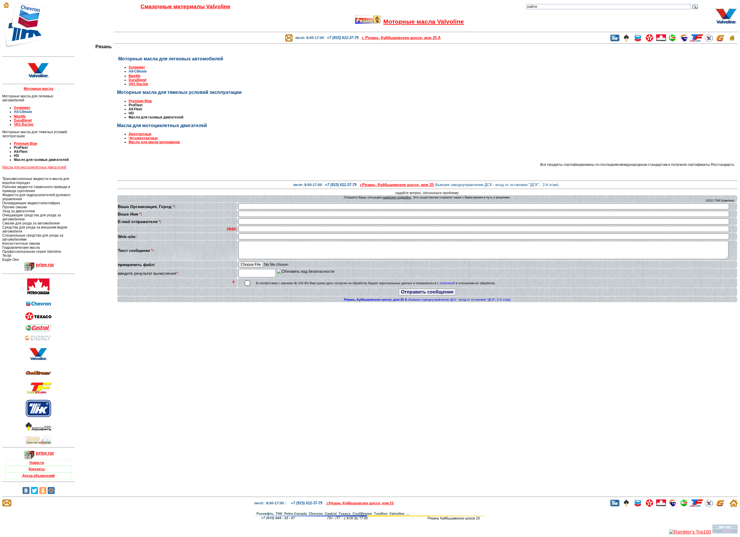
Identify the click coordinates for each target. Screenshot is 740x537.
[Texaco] (38, 318)
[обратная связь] (288, 38)
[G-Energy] (720, 40)
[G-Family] (38, 338)
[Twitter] (34, 490)
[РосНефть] (38, 430)
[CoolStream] (684, 40)
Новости (36, 463)
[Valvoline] (38, 361)
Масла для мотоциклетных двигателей (34, 167)
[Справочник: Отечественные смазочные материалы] (38, 443)
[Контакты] (367, 21)
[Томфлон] (39, 392)
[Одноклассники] (42, 490)
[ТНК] (38, 415)
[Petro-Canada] (38, 293)
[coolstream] (38, 376)
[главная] (732, 39)
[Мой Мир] (51, 490)
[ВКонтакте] (26, 490)
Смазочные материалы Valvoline (185, 6)
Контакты (37, 469)
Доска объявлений (38, 476)
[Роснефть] (626, 40)
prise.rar (45, 264)
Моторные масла (409, 21)
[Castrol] (38, 326)
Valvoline (449, 21)
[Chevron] (38, 306)
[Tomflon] (696, 40)
